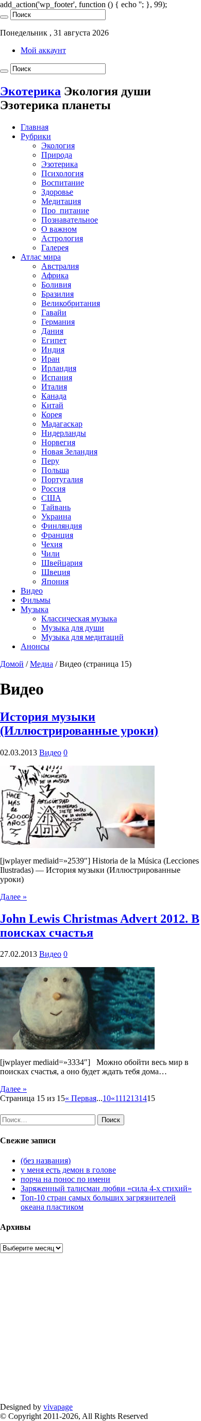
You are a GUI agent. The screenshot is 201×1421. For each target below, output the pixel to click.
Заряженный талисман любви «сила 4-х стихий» (106, 1188)
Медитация (61, 201)
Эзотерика (59, 164)
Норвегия (58, 442)
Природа (56, 154)
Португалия (62, 479)
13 (134, 1098)
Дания (52, 331)
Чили (50, 553)
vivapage (58, 1406)
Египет (53, 340)
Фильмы (36, 600)
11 (118, 1098)
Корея (51, 414)
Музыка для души (72, 627)
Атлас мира (41, 256)
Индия (52, 349)
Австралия (60, 266)
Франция (57, 535)
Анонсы (35, 646)
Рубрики (36, 136)
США (51, 498)
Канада (53, 396)
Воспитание (62, 182)
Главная (34, 127)
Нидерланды (63, 433)
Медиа (41, 663)
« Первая (80, 1098)
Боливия (56, 284)
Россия (53, 488)
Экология (58, 145)
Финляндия (61, 525)
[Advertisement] (100, 1333)
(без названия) (46, 1160)
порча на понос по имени (65, 1179)
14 (143, 1098)
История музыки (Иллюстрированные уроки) (79, 723)
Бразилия (57, 294)
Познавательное (69, 219)
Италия (54, 386)
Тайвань (56, 507)
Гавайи (53, 312)
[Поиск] (4, 17)
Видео (32, 590)
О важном (59, 229)
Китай (52, 405)
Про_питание (65, 210)
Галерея (55, 247)
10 (107, 1098)
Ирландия (58, 368)
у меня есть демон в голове (68, 1169)
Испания (56, 377)
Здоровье (57, 192)
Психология (62, 173)
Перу (50, 460)
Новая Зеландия (69, 451)
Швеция (55, 572)
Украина (56, 516)
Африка (55, 275)
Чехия (51, 544)
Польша (55, 470)
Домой (12, 663)
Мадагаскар (61, 423)
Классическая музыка (79, 618)
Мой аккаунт (43, 50)
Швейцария (61, 563)
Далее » (13, 896)
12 (126, 1098)
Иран (50, 358)
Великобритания (70, 303)
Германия (58, 321)
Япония (55, 581)
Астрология (62, 238)
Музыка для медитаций (82, 637)
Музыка (34, 609)
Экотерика (30, 91)
